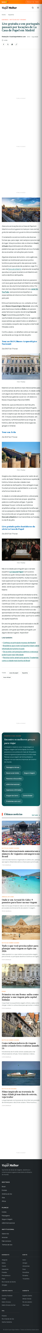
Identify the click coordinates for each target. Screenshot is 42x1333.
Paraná (4, 1316)
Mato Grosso (6, 1302)
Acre (24, 1260)
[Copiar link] (16, 44)
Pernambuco (6, 1275)
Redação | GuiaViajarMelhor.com (14, 37)
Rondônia (26, 1272)
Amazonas (26, 1266)
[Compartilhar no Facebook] (3, 44)
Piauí (3, 1279)
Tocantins (26, 1279)
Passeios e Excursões (14, 779)
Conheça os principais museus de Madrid (19, 642)
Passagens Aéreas (12, 767)
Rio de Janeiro (27, 1302)
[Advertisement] (21, 75)
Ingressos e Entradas (13, 790)
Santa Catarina (7, 1322)
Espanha (11, 15)
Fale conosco (6, 1241)
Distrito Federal (7, 1296)
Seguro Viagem (29, 773)
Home (4, 15)
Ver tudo (35, 815)
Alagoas (4, 1260)
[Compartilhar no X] (8, 44)
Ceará (4, 1266)
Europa (4, 1190)
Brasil (4, 1187)
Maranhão (5, 1269)
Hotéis (4, 1212)
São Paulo (26, 1305)
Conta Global (27, 796)
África (4, 1201)
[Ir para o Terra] (5, 2)
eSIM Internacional (12, 784)
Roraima (25, 1275)
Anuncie (5, 1237)
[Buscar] (33, 7)
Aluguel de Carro (12, 796)
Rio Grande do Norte (9, 1282)
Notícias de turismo (18, 19)
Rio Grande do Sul (8, 1319)
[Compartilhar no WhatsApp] (12, 44)
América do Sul (7, 1194)
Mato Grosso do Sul (8, 1305)
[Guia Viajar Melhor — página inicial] (9, 7)
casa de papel (13, 673)
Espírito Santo (27, 1296)
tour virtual (6, 677)
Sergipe (4, 1285)
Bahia (4, 1263)
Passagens (6, 1216)
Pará (24, 1269)
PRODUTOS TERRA (33, 2)
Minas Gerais (27, 1299)
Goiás (4, 1299)
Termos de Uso (7, 1245)
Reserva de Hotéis (12, 773)
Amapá (25, 1263)
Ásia (3, 1198)
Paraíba (4, 1272)
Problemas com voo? (13, 801)
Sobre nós (5, 1234)
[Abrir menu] (38, 7)
